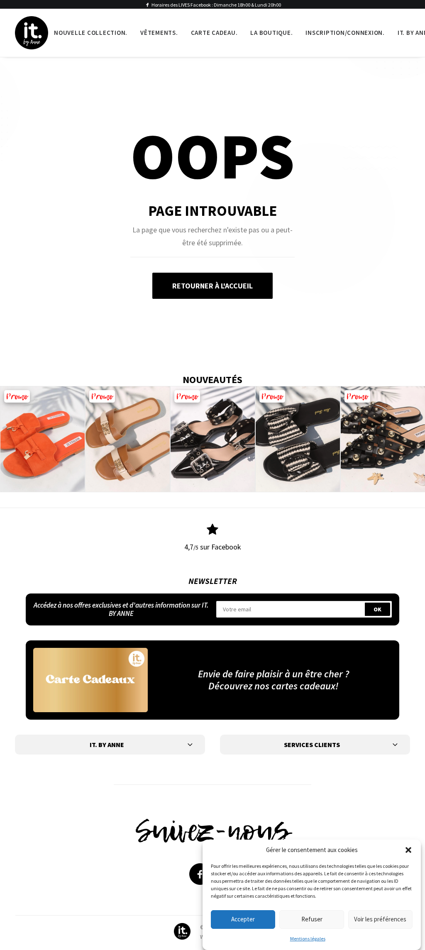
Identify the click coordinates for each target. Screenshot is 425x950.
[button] (408, 850)
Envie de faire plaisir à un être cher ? (273, 673)
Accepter (243, 919)
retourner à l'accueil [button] (212, 286)
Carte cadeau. (214, 33)
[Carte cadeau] (90, 680)
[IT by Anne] (31, 32)
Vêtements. (159, 33)
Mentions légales (307, 938)
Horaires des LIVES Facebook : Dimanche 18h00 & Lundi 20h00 (216, 5)
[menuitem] (90, 33)
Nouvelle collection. (90, 33)
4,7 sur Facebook (212, 547)
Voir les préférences (380, 919)
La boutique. (271, 33)
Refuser (311, 919)
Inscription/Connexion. (345, 33)
